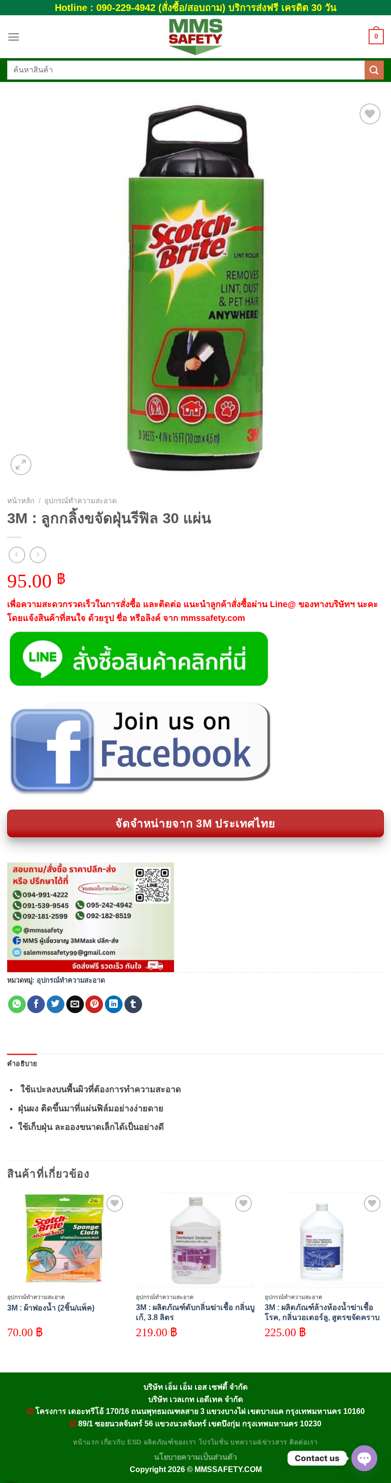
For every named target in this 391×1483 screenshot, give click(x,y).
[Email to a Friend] (75, 1004)
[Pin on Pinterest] (94, 1004)
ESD (134, 1442)
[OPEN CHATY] (364, 1458)
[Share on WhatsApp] (17, 1004)
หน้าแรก (86, 1442)
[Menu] (13, 37)
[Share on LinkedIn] (114, 1004)
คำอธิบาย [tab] (22, 1063)
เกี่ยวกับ (113, 1442)
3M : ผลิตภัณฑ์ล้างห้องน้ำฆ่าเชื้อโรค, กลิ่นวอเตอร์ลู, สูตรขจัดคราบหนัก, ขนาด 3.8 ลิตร (322, 1317)
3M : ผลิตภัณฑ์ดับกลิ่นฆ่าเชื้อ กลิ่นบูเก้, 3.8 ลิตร (195, 1312)
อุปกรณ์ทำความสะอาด (80, 501)
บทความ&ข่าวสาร (258, 1442)
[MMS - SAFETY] (195, 36)
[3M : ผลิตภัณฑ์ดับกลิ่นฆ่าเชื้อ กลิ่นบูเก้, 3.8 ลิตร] (195, 1240)
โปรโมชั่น (213, 1442)
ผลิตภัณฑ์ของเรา (170, 1442)
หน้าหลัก (20, 501)
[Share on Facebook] (36, 1004)
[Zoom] (20, 464)
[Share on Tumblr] (133, 1004)
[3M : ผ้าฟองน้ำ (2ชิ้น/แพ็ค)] (66, 1240)
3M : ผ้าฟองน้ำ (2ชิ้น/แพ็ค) (50, 1307)
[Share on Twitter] (55, 1004)
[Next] (383, 1274)
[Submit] (374, 70)
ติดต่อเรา (303, 1442)
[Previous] (7, 1274)
